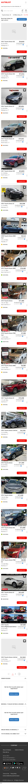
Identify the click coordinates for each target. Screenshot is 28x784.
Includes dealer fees (20, 43)
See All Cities (6, 756)
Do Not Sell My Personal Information (11, 776)
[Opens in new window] (7, 763)
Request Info (22, 51)
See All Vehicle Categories (9, 760)
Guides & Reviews (19, 750)
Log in (25, 768)
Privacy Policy (14, 773)
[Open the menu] (26, 2)
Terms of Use (6, 773)
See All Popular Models (9, 758)
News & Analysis (7, 750)
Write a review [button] (14, 694)
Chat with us (6, 752)
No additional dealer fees (20, 205)
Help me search (21, 19)
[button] (22, 10)
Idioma (7, 768)
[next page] (19, 674)
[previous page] (9, 674)
